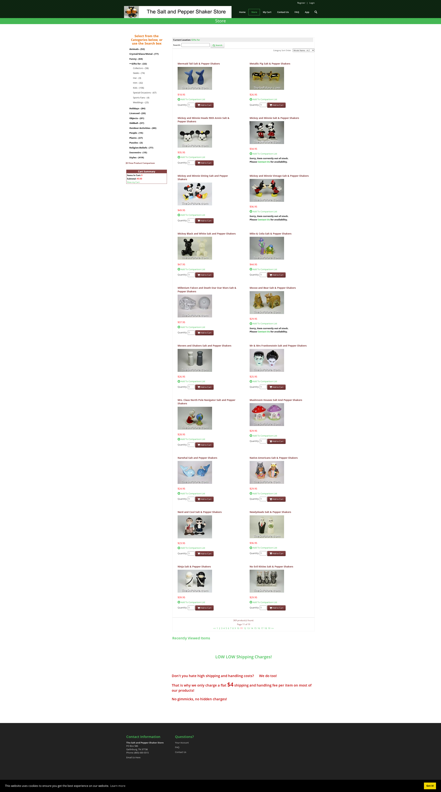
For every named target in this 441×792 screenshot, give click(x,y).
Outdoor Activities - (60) (142, 128)
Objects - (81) (136, 118)
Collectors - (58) (141, 68)
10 (238, 628)
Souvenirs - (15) (138, 152)
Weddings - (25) (141, 102)
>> (272, 628)
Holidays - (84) (137, 108)
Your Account (182, 742)
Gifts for (195, 39)
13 (248, 628)
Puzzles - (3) (136, 142)
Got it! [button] (430, 785)
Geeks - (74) (139, 73)
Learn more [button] (117, 786)
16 (259, 628)
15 (255, 628)
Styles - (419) (136, 157)
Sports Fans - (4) (141, 97)
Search (218, 45)
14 (252, 628)
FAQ (177, 747)
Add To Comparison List (192, 99)
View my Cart (133, 182)
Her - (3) (137, 77)
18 (265, 628)
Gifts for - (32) (139, 63)
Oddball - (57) (136, 123)
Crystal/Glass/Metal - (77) (144, 53)
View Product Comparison (141, 163)
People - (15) (136, 132)
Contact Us (264, 161)
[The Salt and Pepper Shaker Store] (178, 11)
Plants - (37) (136, 137)
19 (269, 628)
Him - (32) (138, 82)
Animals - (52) (137, 49)
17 (262, 628)
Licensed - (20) (137, 113)
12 (245, 628)
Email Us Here (133, 757)
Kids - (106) (138, 87)
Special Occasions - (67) (144, 92)
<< (214, 628)
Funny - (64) (136, 58)
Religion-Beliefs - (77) (141, 147)
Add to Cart (205, 105)
